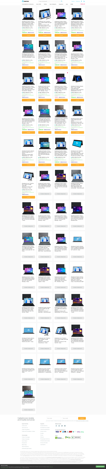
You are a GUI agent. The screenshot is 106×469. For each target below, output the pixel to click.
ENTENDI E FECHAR (100, 466)
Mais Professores (25, 446)
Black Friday (24, 444)
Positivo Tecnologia (26, 437)
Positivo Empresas (25, 439)
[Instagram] (59, 426)
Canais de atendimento (45, 429)
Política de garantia (25, 429)
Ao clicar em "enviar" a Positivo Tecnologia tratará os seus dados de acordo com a (67, 420)
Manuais (42, 437)
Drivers (41, 435)
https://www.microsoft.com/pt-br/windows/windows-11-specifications (64, 461)
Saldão (71, 4)
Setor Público (24, 440)
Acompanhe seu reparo (45, 427)
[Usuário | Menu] (81, 1)
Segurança (61, 4)
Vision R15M (38, 4)
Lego (67, 4)
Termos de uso (25, 427)
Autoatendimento (43, 425)
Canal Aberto (42, 444)
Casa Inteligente (53, 4)
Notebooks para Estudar (26, 448)
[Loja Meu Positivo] (25, 1)
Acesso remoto (43, 431)
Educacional (24, 442)
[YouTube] (64, 426)
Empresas (78, 1)
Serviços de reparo (44, 442)
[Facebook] (56, 426)
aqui (21, 467)
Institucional (24, 425)
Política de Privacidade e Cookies (82, 420)
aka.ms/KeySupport (26, 455)
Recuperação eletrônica (45, 438)
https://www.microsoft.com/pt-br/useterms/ (54, 457)
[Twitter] (62, 426)
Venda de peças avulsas (45, 440)
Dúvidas (42, 433)
